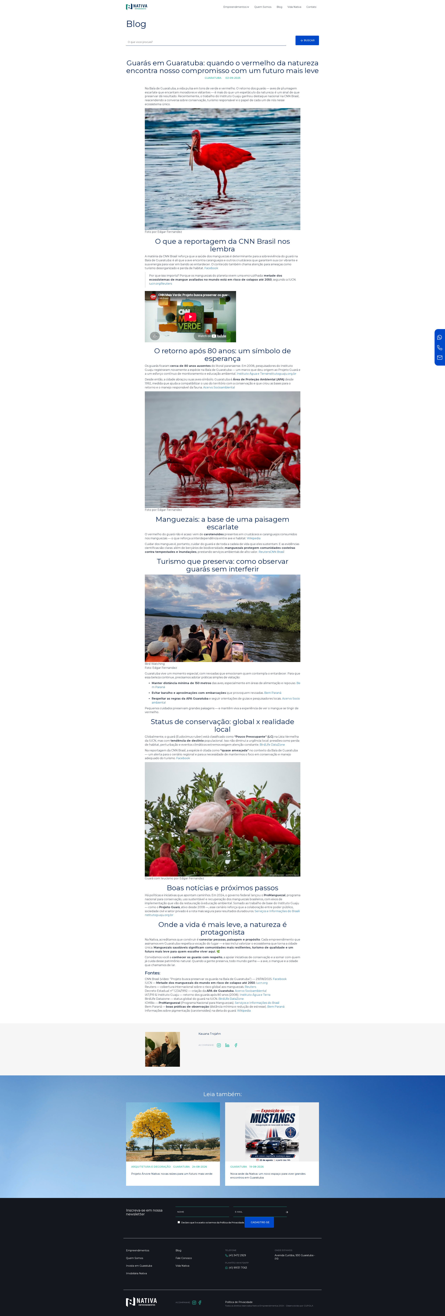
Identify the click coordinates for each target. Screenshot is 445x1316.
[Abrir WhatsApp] (436, 1307)
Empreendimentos (235, 7)
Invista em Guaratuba (139, 1265)
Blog (279, 7)
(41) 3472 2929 (237, 1255)
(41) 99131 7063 (238, 1267)
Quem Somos (262, 7)
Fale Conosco (184, 1258)
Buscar (309, 40)
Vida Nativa (294, 7)
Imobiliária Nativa (136, 1273)
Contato (311, 7)
